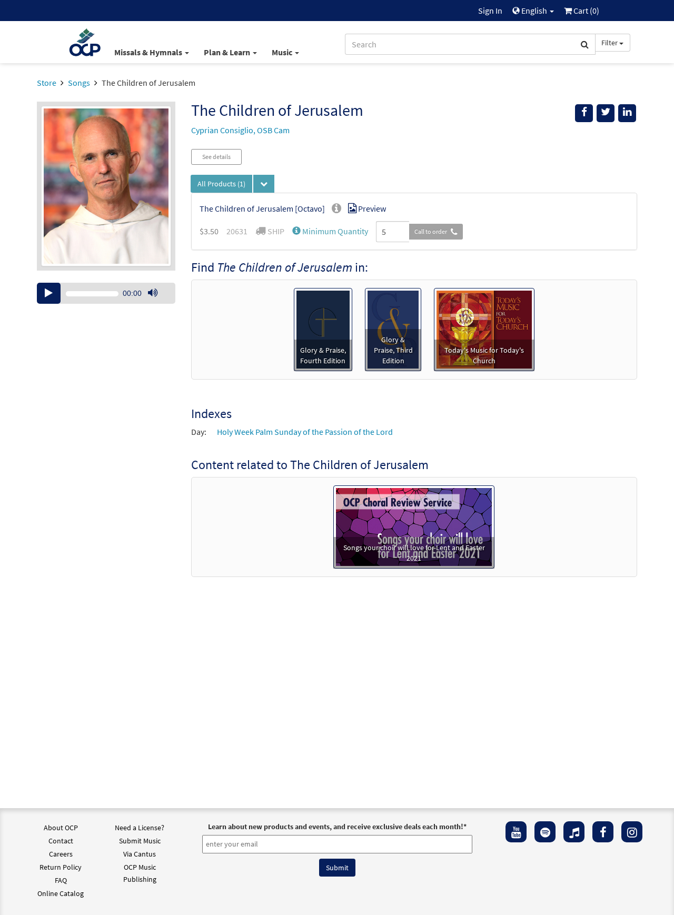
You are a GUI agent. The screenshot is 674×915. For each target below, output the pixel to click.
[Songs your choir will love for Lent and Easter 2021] (413, 526)
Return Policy (60, 867)
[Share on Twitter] (605, 113)
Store (46, 82)
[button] (330, 231)
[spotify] (545, 831)
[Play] (49, 293)
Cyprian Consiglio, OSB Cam (240, 130)
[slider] (158, 303)
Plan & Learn (228, 52)
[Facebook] (602, 831)
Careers (61, 854)
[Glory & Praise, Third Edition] (393, 328)
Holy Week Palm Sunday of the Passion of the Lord (305, 431)
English (534, 10)
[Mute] (153, 293)
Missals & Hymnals (149, 52)
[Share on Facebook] (584, 113)
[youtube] (516, 831)
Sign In (490, 10)
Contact (60, 841)
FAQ (61, 880)
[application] (106, 293)
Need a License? (139, 827)
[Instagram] (631, 831)
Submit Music (140, 841)
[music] (573, 831)
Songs (79, 82)
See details (216, 157)
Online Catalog (60, 893)
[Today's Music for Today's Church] (484, 328)
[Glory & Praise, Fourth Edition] (323, 328)
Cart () (585, 10)
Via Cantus (139, 854)
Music (283, 52)
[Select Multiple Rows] (263, 184)
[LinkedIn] (627, 113)
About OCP (61, 827)
